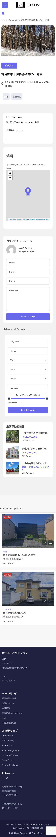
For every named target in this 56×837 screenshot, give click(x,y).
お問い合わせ (8, 703)
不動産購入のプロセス (12, 713)
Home (4, 20)
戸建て (10, 609)
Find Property (28, 410)
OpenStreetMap (29, 219)
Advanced (13, 403)
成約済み (9, 65)
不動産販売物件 (9, 698)
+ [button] (10, 173)
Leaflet (11, 219)
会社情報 (6, 708)
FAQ (4, 718)
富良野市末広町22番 (14, 559)
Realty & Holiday (10, 765)
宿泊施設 (17, 96)
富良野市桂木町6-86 (14, 617)
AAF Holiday (8, 740)
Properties (14, 20)
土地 (6, 96)
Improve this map (42, 219)
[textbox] (28, 350)
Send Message (28, 316)
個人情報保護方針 (35, 828)
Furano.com (7, 735)
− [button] (10, 177)
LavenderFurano (10, 755)
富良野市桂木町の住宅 (14, 612)
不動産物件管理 (9, 723)
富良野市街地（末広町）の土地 (19, 554)
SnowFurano (8, 760)
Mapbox (19, 219)
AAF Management (10, 750)
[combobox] (28, 350)
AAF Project (7, 745)
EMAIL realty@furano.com (36, 824)
